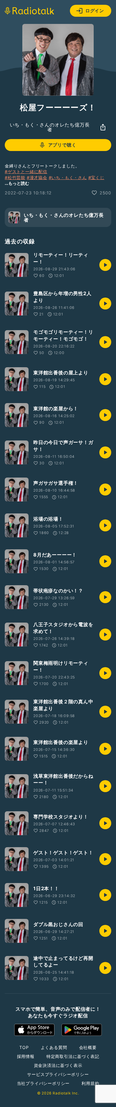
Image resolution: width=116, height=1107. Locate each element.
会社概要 (88, 1047)
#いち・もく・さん (68, 177)
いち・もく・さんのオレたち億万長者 (50, 127)
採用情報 (26, 1056)
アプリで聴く (62, 145)
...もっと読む (17, 183)
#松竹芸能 (15, 177)
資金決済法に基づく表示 (58, 1065)
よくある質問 (54, 1047)
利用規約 (90, 1083)
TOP (24, 1047)
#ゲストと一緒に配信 (26, 171)
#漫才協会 (37, 177)
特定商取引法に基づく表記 (72, 1056)
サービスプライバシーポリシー (58, 1074)
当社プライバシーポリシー (43, 1083)
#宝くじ (96, 177)
